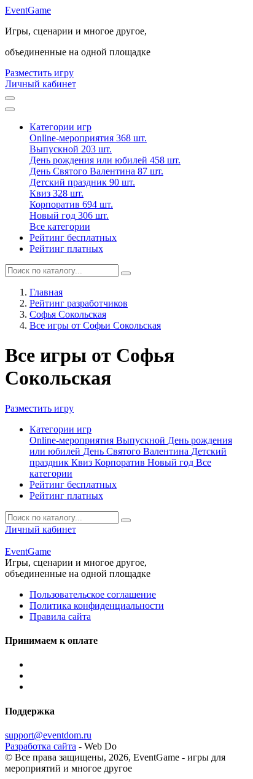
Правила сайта (60, 616)
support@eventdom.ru (48, 735)
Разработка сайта (40, 746)
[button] (60, 127)
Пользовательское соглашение (92, 594)
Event (28, 10)
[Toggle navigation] (10, 109)
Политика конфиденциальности (96, 605)
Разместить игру (39, 73)
